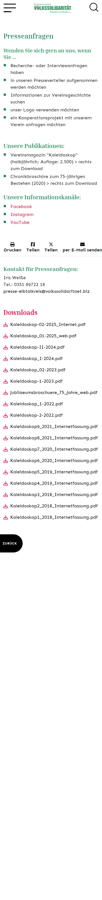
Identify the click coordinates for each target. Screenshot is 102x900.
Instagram (21, 214)
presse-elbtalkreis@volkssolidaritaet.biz (46, 291)
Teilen (32, 250)
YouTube (19, 222)
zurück (10, 543)
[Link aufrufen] (52, 8)
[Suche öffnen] (94, 8)
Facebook (21, 206)
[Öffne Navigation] (9, 8)
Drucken (12, 250)
